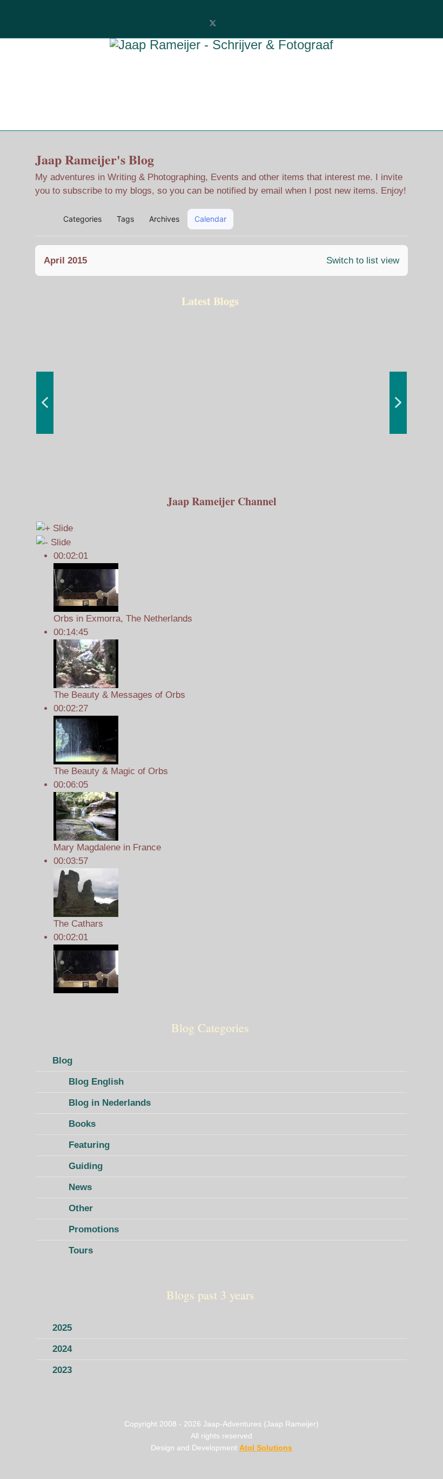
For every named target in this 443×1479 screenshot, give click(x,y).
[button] (349, 219)
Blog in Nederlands (110, 1103)
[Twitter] (213, 23)
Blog (62, 1060)
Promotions (94, 1229)
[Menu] (53, 114)
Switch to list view (362, 260)
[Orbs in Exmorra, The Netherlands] (230, 969)
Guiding (86, 1166)
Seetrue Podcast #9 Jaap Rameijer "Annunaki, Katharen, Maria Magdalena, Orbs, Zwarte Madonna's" (90, 447)
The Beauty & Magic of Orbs (110, 771)
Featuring (89, 1145)
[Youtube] (230, 23)
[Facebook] (194, 23)
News (80, 1187)
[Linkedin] (248, 23)
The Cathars (78, 924)
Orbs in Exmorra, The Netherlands (122, 618)
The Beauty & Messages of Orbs (119, 695)
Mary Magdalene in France (107, 847)
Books (82, 1124)
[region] (221, 402)
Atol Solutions (265, 1447)
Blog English (96, 1082)
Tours (81, 1250)
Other (81, 1208)
